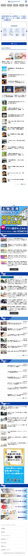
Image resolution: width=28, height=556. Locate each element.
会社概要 (3, 528)
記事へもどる (14, 43)
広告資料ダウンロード (6, 549)
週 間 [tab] (7, 277)
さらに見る (14, 269)
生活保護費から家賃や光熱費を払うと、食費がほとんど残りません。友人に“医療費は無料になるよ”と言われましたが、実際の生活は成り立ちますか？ (17, 288)
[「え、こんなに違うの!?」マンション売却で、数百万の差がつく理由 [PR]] (14, 428)
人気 (3, 5)
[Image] (14, 2)
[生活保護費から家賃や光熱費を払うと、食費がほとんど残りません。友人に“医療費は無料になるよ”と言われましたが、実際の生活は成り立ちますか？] (4, 288)
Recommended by (18, 184)
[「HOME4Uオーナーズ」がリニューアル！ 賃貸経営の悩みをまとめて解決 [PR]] (14, 409)
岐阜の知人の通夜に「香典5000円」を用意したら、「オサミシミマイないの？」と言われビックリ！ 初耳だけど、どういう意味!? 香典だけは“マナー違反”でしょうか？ (17, 308)
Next (26, 31)
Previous (1, 31)
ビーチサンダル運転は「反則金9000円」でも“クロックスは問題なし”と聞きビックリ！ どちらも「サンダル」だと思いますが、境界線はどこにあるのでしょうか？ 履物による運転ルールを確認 (17, 301)
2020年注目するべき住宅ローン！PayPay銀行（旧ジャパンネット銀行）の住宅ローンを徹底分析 (14, 18)
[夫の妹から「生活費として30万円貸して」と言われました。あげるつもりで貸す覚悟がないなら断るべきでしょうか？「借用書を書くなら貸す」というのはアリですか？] (4, 294)
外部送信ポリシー (5, 539)
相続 (16, 5)
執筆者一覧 (3, 546)
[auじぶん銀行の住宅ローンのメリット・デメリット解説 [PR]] (14, 434)
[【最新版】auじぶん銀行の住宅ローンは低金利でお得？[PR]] (14, 440)
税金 (22, 5)
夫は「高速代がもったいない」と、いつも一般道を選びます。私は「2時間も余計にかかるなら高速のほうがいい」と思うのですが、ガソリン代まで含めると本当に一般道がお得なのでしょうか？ (17, 281)
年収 (9, 5)
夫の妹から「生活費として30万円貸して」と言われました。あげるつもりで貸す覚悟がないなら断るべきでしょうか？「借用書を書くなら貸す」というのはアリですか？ (17, 295)
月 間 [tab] (20, 277)
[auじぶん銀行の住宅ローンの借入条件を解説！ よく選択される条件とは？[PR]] (14, 446)
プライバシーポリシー (6, 535)
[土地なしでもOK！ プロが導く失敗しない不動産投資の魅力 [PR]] (14, 415)
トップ (2, 13)
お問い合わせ (4, 542)
